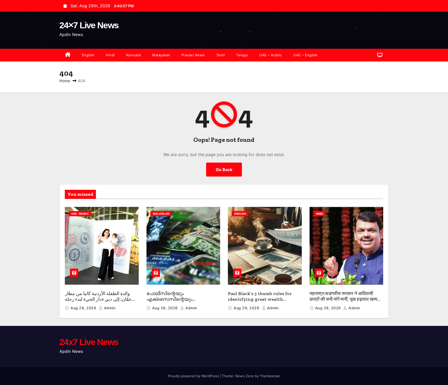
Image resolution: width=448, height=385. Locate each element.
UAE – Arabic (270, 55)
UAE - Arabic (80, 213)
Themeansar (269, 376)
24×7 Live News (88, 25)
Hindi (110, 55)
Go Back (224, 169)
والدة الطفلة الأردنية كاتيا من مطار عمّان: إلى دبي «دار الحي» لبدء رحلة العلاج (98, 299)
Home (64, 80)
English (88, 55)
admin (109, 308)
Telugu (242, 55)
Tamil (220, 55)
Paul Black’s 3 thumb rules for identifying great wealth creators (260, 299)
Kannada (133, 55)
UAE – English (305, 55)
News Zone (244, 376)
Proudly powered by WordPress (194, 376)
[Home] (67, 55)
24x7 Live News (88, 342)
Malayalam (161, 55)
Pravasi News (193, 55)
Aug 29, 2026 (84, 308)
